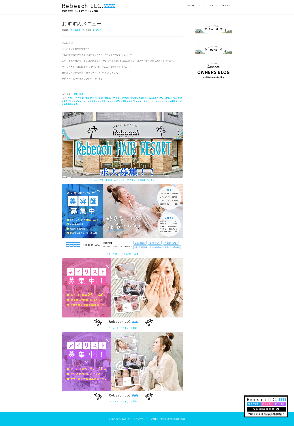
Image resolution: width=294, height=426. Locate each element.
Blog (202, 6)
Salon (190, 6)
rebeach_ (98, 30)
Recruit (227, 6)
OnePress (156, 418)
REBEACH (78, 94)
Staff (213, 6)
